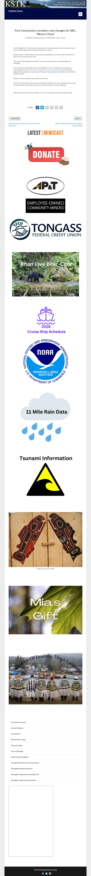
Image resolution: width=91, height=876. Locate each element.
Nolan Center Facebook (19, 757)
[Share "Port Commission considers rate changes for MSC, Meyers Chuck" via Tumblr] (51, 107)
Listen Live (15, 10)
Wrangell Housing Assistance (22, 769)
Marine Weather (17, 728)
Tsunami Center (17, 745)
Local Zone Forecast (18, 722)
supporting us (44, 93)
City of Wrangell (17, 751)
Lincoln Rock (16, 734)
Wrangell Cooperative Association (23, 780)
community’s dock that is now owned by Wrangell (47, 70)
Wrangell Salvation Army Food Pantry (25, 763)
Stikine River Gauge (18, 740)
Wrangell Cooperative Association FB (25, 774)
